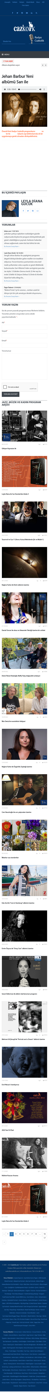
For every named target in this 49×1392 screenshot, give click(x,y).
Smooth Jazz (15, 1322)
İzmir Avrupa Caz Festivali (31, 1306)
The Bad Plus (35, 1379)
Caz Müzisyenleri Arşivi (21, 1287)
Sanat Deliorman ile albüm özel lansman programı (19, 994)
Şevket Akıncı (6, 1379)
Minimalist (24, 1316)
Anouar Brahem (36, 1332)
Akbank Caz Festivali (19, 1281)
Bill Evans (28, 1338)
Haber (3, 1303)
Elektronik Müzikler (19, 1290)
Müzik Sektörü (32, 1316)
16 (45, 1234)
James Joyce (15, 1357)
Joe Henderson (29, 1357)
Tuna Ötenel (31, 1383)
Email (4, 341)
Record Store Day (35, 1319)
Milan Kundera (35, 1367)
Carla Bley (15, 1341)
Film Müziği (8, 1294)
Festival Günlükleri (41, 1290)
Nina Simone (14, 1370)
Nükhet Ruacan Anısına (10, 1176)
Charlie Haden (31, 1341)
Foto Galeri (25, 5)
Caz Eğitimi (11, 1287)
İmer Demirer (33, 1354)
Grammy (4, 1300)
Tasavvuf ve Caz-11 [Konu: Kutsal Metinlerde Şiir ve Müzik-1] (23, 540)
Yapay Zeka (37, 1322)
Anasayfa (7, 2)
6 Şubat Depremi (18, 1278)
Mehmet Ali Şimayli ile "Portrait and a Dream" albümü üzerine (23, 1039)
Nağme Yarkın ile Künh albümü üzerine (15, 585)
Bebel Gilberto (21, 1338)
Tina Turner (43, 1379)
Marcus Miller (26, 1367)
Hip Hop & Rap (24, 1303)
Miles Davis (43, 1367)
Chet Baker (39, 1341)
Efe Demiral (40, 1344)
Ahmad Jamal (18, 1332)
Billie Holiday (35, 1338)
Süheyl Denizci (27, 1379)
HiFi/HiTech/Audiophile (13, 1303)
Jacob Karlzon (7, 1357)
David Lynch (10, 1344)
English (28, 1290)
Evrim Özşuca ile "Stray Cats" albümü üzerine (17, 949)
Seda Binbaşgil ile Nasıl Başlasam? (19, 1376)
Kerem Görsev (21, 1363)
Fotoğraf (41, 1294)
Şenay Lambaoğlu (41, 1376)
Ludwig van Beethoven (15, 1367)
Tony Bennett (14, 1383)
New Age (39, 1316)
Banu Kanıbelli (12, 1338)
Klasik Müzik (30, 2)
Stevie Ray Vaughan (16, 1379)
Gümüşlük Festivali (12, 1300)
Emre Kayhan (19, 1348)
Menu (6, 55)
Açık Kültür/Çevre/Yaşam (31, 1278)
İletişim (22, 2)
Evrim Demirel (39, 1348)
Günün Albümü (23, 1300)
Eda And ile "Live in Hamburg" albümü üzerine (18, 903)
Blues (38, 2)
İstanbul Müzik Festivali (16, 1306)
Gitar (36, 1297)
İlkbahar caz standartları (10, 858)
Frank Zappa (12, 1351)
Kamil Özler (30, 1360)
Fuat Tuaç (26, 1351)
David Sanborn (19, 1344)
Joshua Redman (13, 1360)
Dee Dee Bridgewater (30, 1344)
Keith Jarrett (37, 1360)
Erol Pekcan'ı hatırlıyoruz (10, 1085)
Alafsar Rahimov (27, 1332)
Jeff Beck (22, 1357)
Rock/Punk (44, 1319)
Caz (6, 1287)
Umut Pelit (39, 1383)
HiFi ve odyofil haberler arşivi (13, 65)
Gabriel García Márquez (36, 1351)
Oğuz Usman (42, 1370)
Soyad (5, 331)
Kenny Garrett (12, 1363)
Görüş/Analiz (42, 1297)
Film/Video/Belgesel (17, 1294)
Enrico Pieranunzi (29, 1348)
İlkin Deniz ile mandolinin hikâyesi (13, 721)
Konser (38, 1310)
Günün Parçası (43, 1300)
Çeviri (36, 1287)
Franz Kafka (20, 1351)
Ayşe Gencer (30, 1335)
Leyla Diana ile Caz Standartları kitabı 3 (15, 494)
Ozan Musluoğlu (8, 1373)
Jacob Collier (41, 1354)
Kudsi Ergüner (30, 1363)
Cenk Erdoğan (22, 1341)
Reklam (14, 2)
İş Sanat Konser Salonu (35, 1303)
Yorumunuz (6, 351)
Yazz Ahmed (31, 1386)
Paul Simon (25, 1373)
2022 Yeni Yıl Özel (8, 1130)
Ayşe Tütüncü (38, 1335)
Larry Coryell (38, 1363)
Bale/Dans (26, 1284)
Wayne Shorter (23, 1386)
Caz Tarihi (31, 1287)
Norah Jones (22, 1370)
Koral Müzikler (32, 1313)
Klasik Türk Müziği (30, 1310)
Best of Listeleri (34, 1284)
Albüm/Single (40, 1281)
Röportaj (8, 1322)
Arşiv (21, 1284)
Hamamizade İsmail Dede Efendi (11, 1354)
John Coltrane (38, 1357)
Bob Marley (43, 1338)
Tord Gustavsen (23, 1383)
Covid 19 (41, 1287)
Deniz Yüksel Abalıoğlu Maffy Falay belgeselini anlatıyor (21, 676)
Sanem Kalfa (6, 1376)
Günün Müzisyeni (33, 1300)
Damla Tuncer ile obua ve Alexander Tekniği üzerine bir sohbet (23, 630)
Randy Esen (42, 1373)
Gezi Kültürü (30, 1297)
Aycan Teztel (22, 1335)
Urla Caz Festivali (24, 1322)
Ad (3, 323)
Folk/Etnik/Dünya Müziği (31, 1294)
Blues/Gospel (43, 1284)
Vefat (31, 1322)
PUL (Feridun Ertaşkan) (23, 1319)
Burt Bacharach (7, 1341)
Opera (11, 1319)
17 (45, 1238)
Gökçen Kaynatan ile (9, 449)
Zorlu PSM (32, 1325)
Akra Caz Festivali (30, 1281)
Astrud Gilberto (13, 1335)
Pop (15, 1319)
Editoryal (10, 1290)
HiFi (43, 2)
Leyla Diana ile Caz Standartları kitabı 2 (15, 1221)
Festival (33, 1290)
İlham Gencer (25, 1354)
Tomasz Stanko (6, 1383)
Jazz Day (6, 1310)
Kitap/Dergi (13, 1310)
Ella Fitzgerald (11, 1348)
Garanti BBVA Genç (21, 1297)
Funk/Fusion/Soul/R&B (8, 1297)
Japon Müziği (42, 1306)
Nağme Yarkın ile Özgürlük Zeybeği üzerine (17, 767)
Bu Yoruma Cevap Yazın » (11, 246)
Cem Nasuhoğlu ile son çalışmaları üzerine (16, 812)
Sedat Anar (32, 1376)
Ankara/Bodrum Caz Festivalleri (10, 1284)
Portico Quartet (33, 1373)
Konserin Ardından (21, 1313)
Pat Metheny (17, 1373)
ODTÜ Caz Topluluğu (32, 1370)
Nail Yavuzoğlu (6, 1370)
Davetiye (4, 1290)
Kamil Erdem (22, 1360)
